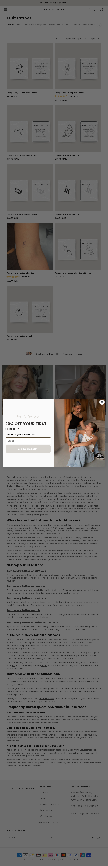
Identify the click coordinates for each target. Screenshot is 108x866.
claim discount (28, 449)
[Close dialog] (102, 402)
